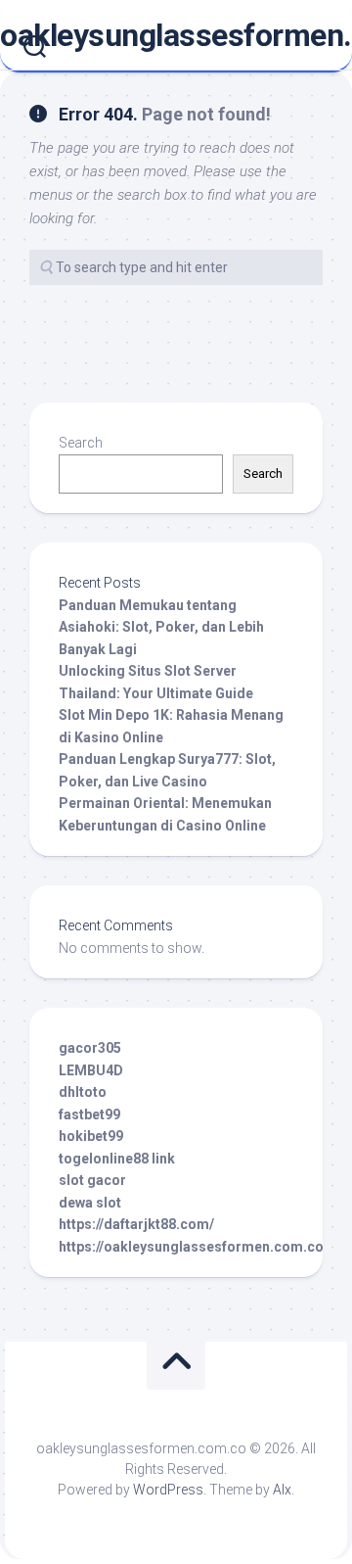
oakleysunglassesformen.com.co (176, 35)
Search (81, 442)
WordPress (168, 1489)
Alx (282, 1489)
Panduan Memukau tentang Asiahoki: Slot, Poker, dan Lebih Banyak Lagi (161, 627)
